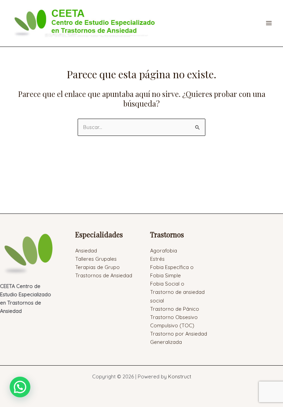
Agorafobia (163, 250)
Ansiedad (86, 250)
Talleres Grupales (96, 259)
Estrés (157, 259)
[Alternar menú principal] (269, 23)
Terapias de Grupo (97, 267)
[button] (20, 387)
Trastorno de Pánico (174, 309)
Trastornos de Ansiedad (103, 275)
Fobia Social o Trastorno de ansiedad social (177, 292)
